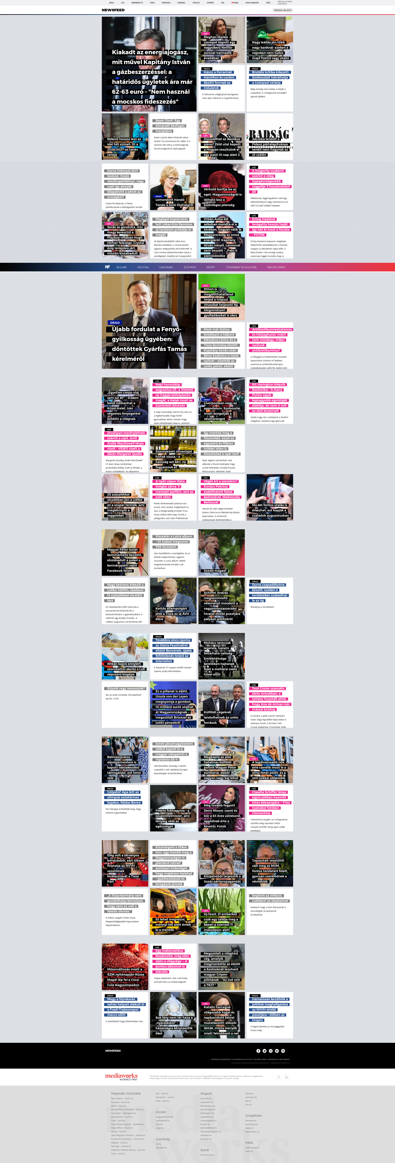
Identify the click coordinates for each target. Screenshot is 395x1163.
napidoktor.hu (207, 1117)
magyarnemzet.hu (165, 1117)
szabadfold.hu (163, 1120)
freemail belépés (282, 10)
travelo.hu (205, 1124)
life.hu (248, 1101)
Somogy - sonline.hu (121, 1146)
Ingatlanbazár (252, 3)
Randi (235, 3)
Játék (268, 3)
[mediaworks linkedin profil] (286, 1077)
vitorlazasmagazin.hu (211, 1131)
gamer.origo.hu (208, 1109)
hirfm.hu (249, 1151)
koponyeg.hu (251, 1124)
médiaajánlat (284, 1059)
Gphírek (210, 3)
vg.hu (158, 1144)
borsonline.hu (207, 1155)
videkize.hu (206, 1135)
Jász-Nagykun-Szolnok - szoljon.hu (128, 1135)
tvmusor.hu (206, 1139)
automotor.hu (207, 1102)
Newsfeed (166, 3)
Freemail (181, 3)
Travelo (196, 3)
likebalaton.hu (207, 1113)
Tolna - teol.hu (118, 1153)
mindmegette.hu (208, 1120)
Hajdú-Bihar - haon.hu (122, 1128)
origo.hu (160, 1128)
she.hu (248, 1104)
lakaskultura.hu (208, 1106)
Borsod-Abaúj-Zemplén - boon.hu (127, 1109)
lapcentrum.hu (252, 1131)
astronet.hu (206, 1098)
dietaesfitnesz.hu (209, 1128)
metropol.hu (251, 1097)
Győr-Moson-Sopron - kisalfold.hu (127, 1124)
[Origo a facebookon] (258, 1051)
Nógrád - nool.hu (119, 1142)
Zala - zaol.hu (162, 1101)
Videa (152, 3)
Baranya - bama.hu (120, 1102)
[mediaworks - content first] (121, 1077)
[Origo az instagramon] (271, 1051)
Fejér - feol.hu (118, 1120)
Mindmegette (137, 3)
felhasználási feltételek (242, 1059)
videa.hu (249, 1128)
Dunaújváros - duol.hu (122, 1117)
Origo (111, 3)
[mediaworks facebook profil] (279, 1077)
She (222, 3)
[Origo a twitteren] (264, 1051)
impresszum (272, 1059)
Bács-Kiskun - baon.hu (122, 1098)
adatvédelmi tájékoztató (221, 1059)
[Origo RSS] (283, 1051)
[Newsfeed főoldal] (113, 1051)
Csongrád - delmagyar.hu (123, 1113)
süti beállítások (260, 1059)
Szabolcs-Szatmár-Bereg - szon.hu (128, 1150)
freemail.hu (250, 1120)
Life (122, 3)
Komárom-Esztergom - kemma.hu (127, 1139)
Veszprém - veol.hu (165, 1097)
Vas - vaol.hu (162, 1093)
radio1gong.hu (252, 1147)
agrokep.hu (161, 1147)
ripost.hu (249, 1093)
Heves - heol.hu (119, 1131)
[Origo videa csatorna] (277, 1051)
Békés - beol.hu (118, 1106)
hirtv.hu (159, 1124)
